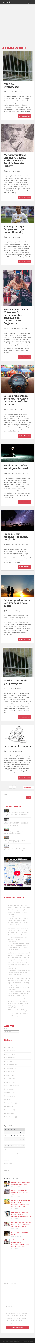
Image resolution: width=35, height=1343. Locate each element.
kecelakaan (9, 1082)
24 (5, 1146)
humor (8, 1071)
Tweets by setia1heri (10, 1283)
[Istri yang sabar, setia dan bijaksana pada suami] (17, 586)
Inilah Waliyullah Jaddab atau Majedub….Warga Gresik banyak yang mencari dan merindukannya (21, 1214)
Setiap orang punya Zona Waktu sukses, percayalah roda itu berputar (16, 400)
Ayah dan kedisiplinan (11, 85)
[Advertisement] (17, 22)
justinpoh (9, 1078)
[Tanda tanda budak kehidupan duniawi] (17, 453)
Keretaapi (9, 1089)
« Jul (17, 1153)
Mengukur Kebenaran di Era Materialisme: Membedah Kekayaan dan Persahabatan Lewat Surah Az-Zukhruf (16, 823)
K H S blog (7, 2)
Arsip (5, 1029)
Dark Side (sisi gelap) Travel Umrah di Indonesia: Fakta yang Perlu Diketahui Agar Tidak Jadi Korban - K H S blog (19, 955)
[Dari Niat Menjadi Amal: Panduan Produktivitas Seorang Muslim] (6, 829)
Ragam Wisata (10, 1103)
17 (5, 1142)
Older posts (28, 787)
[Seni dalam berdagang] (17, 734)
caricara (8, 1061)
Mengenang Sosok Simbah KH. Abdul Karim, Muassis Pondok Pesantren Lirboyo (15, 160)
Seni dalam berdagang (17, 746)
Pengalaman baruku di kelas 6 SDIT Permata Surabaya (18, 912)
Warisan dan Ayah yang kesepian (15, 682)
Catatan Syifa (10, 1068)
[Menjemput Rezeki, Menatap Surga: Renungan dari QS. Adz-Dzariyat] (6, 837)
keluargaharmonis (11, 1085)
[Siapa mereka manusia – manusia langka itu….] (17, 520)
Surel (9, 1306)
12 (11, 1139)
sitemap (6, 1167)
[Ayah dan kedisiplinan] (17, 66)
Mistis (8, 1099)
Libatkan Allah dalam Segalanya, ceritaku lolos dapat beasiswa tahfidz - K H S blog (19, 907)
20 (14, 1142)
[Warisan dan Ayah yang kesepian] (17, 662)
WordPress (30, 1341)
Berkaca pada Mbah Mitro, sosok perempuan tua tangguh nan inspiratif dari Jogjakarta (16, 316)
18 (8, 1142)
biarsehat (9, 1058)
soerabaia (9, 1110)
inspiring (8, 1075)
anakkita (8, 1051)
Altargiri (8, 1047)
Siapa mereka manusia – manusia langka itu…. (16, 536)
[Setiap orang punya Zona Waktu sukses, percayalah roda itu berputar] (17, 379)
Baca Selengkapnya (24, 116)
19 (11, 1142)
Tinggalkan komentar (21, 328)
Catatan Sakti (10, 1064)
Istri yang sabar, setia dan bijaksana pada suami (17, 602)
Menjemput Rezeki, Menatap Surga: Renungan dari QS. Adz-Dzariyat (14, 841)
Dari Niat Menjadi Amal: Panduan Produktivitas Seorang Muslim (13, 832)
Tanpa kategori (10, 1113)
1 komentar (20, 92)
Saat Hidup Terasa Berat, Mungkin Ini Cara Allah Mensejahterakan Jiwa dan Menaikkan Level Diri (16, 814)
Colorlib (16, 1341)
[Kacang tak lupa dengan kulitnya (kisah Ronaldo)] (17, 214)
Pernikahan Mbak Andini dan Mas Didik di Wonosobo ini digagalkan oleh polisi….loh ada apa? (21, 1224)
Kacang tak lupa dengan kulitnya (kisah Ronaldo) (14, 229)
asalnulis (8, 1054)
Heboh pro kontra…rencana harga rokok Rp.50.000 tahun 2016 (19, 1192)
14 (17, 1139)
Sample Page (8, 1163)
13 (14, 1139)
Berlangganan (17, 1327)
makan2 (8, 1092)
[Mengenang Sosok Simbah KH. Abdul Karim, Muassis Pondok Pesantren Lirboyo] (17, 138)
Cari (5, 794)
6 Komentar (19, 751)
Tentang (6, 1170)
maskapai (9, 1096)
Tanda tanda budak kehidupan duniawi (16, 467)
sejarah (8, 1106)
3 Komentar (17, 171)
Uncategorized (10, 1117)
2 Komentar (19, 688)
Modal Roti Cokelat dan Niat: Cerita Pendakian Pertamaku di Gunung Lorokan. (16, 849)
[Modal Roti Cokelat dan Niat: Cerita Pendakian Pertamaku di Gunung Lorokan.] (6, 845)
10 (5, 1139)
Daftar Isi (7, 1160)
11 (8, 1139)
